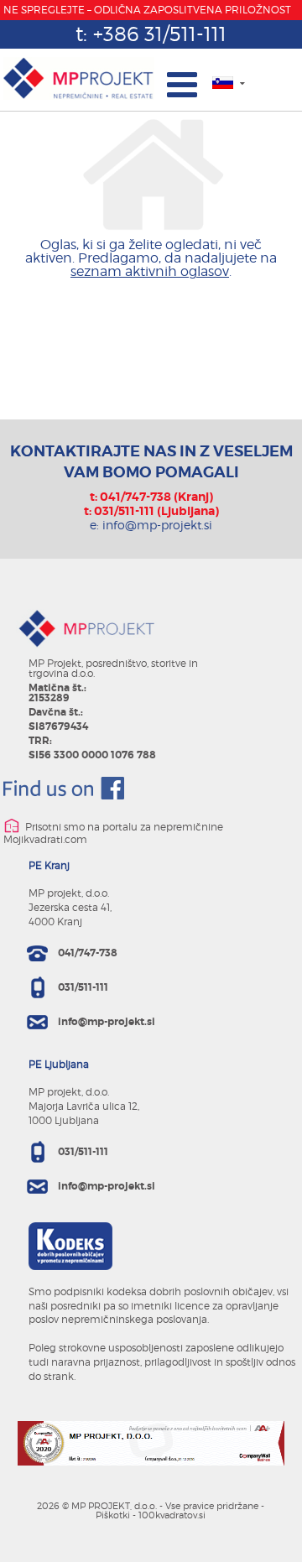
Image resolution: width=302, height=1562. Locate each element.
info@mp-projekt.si (157, 525)
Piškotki (113, 1515)
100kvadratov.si (172, 1515)
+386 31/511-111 (159, 34)
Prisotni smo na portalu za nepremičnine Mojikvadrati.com (113, 833)
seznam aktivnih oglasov (149, 271)
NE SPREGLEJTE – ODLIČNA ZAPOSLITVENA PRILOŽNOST (147, 9)
